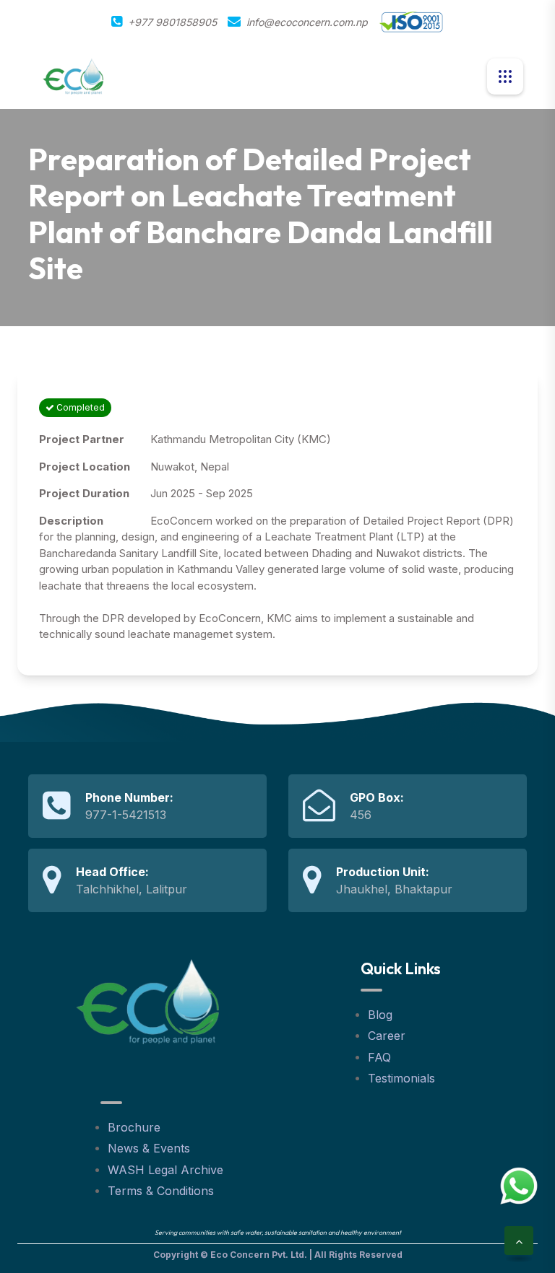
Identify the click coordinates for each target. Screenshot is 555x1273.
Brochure (134, 1127)
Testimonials (401, 1078)
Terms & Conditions (161, 1191)
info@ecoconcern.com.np (307, 22)
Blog (380, 1014)
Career (386, 1035)
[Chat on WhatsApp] (519, 1185)
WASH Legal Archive (165, 1170)
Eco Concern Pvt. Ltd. (258, 1254)
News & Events (149, 1148)
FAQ (379, 1057)
